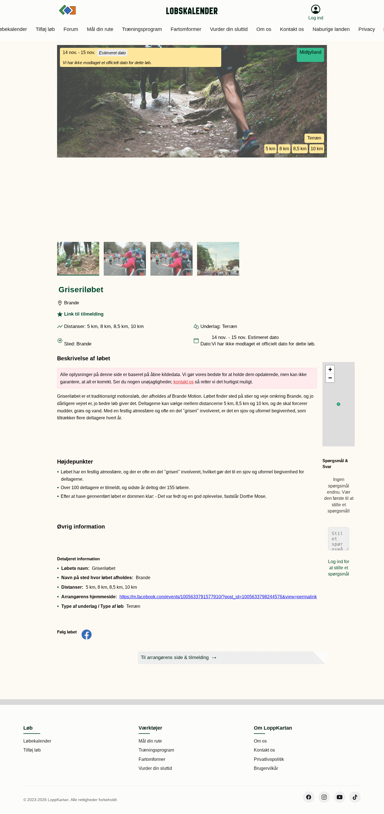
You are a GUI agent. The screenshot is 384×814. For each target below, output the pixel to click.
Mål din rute (150, 741)
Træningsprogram (156, 750)
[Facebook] (308, 797)
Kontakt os (264, 750)
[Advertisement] (192, 199)
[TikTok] (355, 797)
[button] (338, 404)
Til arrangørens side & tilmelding (175, 657)
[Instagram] (324, 797)
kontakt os (183, 381)
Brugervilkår (266, 768)
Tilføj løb (32, 750)
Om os (260, 741)
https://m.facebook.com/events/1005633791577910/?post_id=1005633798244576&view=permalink (218, 596)
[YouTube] (339, 797)
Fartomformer (152, 759)
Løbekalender (37, 741)
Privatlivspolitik (269, 759)
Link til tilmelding (83, 314)
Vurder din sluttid (155, 768)
